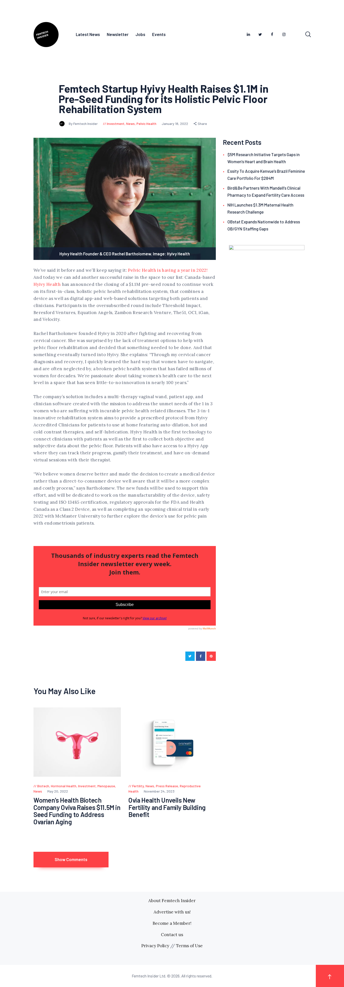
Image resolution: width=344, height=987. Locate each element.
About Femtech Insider (172, 900)
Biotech (43, 786)
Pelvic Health (146, 123)
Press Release (167, 786)
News (130, 123)
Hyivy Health (47, 284)
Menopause (106, 786)
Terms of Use (189, 945)
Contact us (172, 934)
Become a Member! (172, 923)
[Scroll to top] (330, 976)
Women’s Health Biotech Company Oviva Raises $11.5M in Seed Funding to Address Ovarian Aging (77, 811)
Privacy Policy (155, 945)
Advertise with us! (172, 912)
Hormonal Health (63, 786)
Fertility (138, 786)
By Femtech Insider (83, 123)
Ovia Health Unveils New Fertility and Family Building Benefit (167, 807)
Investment (115, 123)
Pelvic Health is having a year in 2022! (168, 270)
